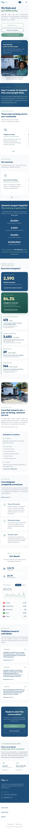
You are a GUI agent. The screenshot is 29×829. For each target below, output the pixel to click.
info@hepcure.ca (7, 797)
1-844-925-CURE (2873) (10, 469)
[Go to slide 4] (15, 197)
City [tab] (24, 585)
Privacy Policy (4, 812)
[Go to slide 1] (13, 151)
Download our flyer (13, 35)
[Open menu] (26, 2)
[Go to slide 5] (16, 197)
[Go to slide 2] (13, 197)
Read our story (5, 497)
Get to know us (11, 25)
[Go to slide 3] (14, 197)
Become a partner (14, 731)
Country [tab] (18, 585)
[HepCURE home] (4, 2)
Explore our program (12, 30)
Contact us (13, 726)
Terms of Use (4, 807)
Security (3, 816)
